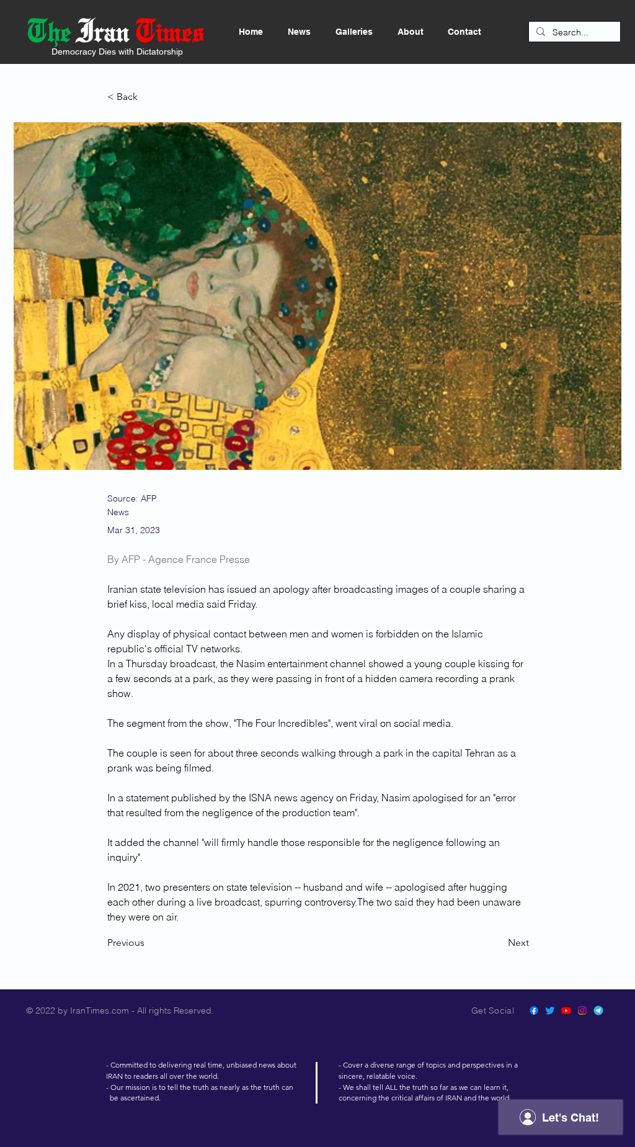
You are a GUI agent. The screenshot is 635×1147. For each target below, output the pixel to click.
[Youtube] (566, 1010)
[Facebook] (534, 1010)
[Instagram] (582, 1010)
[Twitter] (550, 1010)
